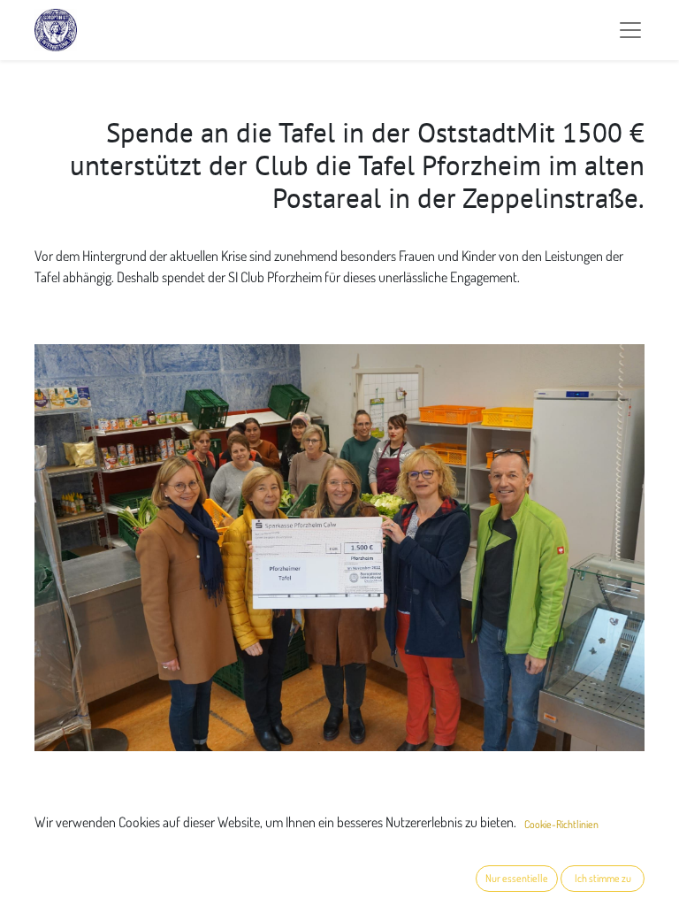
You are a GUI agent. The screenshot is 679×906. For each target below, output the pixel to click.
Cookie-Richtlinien (561, 824)
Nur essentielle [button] (516, 878)
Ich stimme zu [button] (603, 878)
